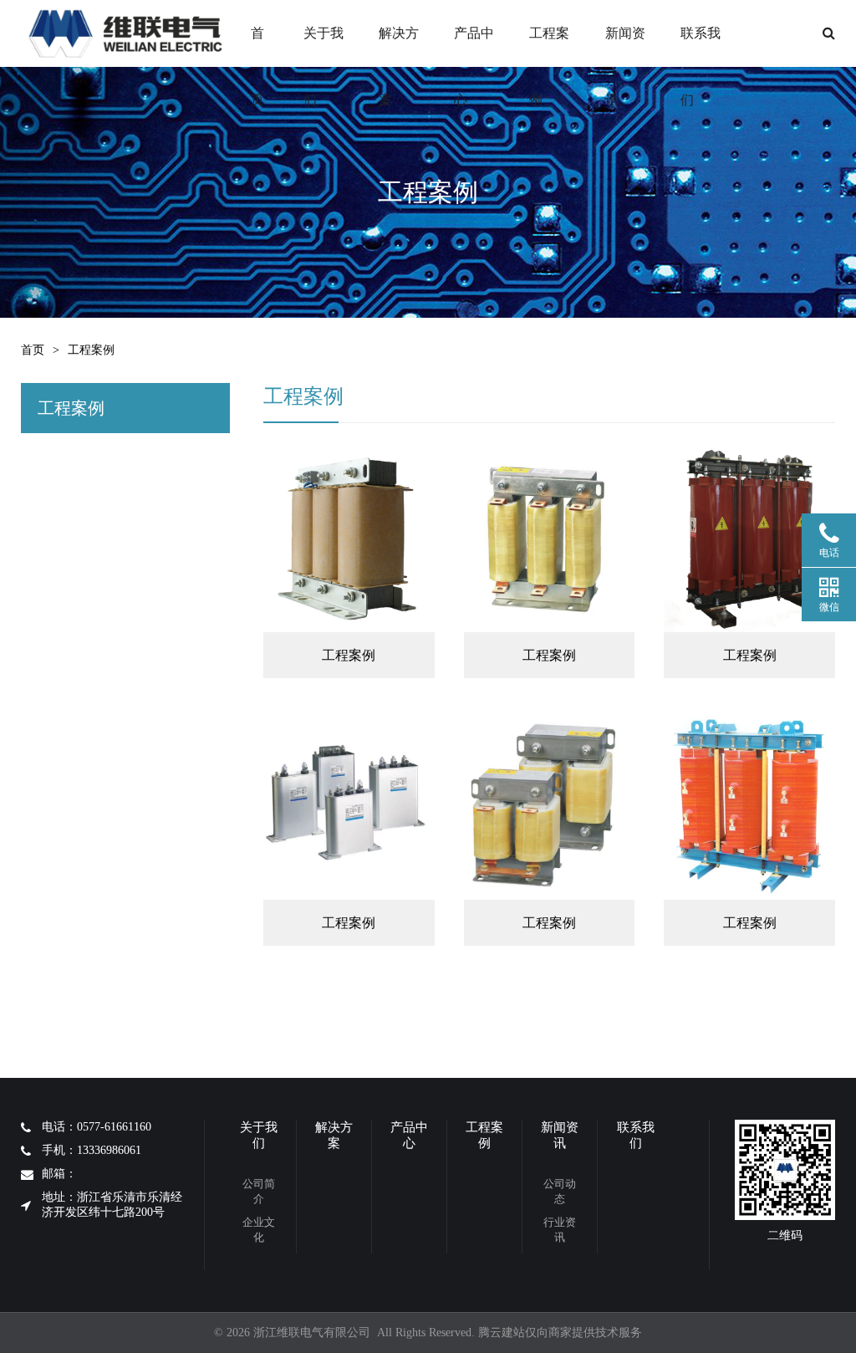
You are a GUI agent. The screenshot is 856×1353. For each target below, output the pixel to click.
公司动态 (559, 1191)
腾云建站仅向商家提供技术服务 (560, 1332)
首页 (257, 46)
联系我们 (700, 46)
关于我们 (323, 46)
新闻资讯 (625, 46)
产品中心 (474, 46)
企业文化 (258, 1229)
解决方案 (399, 46)
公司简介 (258, 1191)
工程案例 (549, 46)
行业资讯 (559, 1229)
